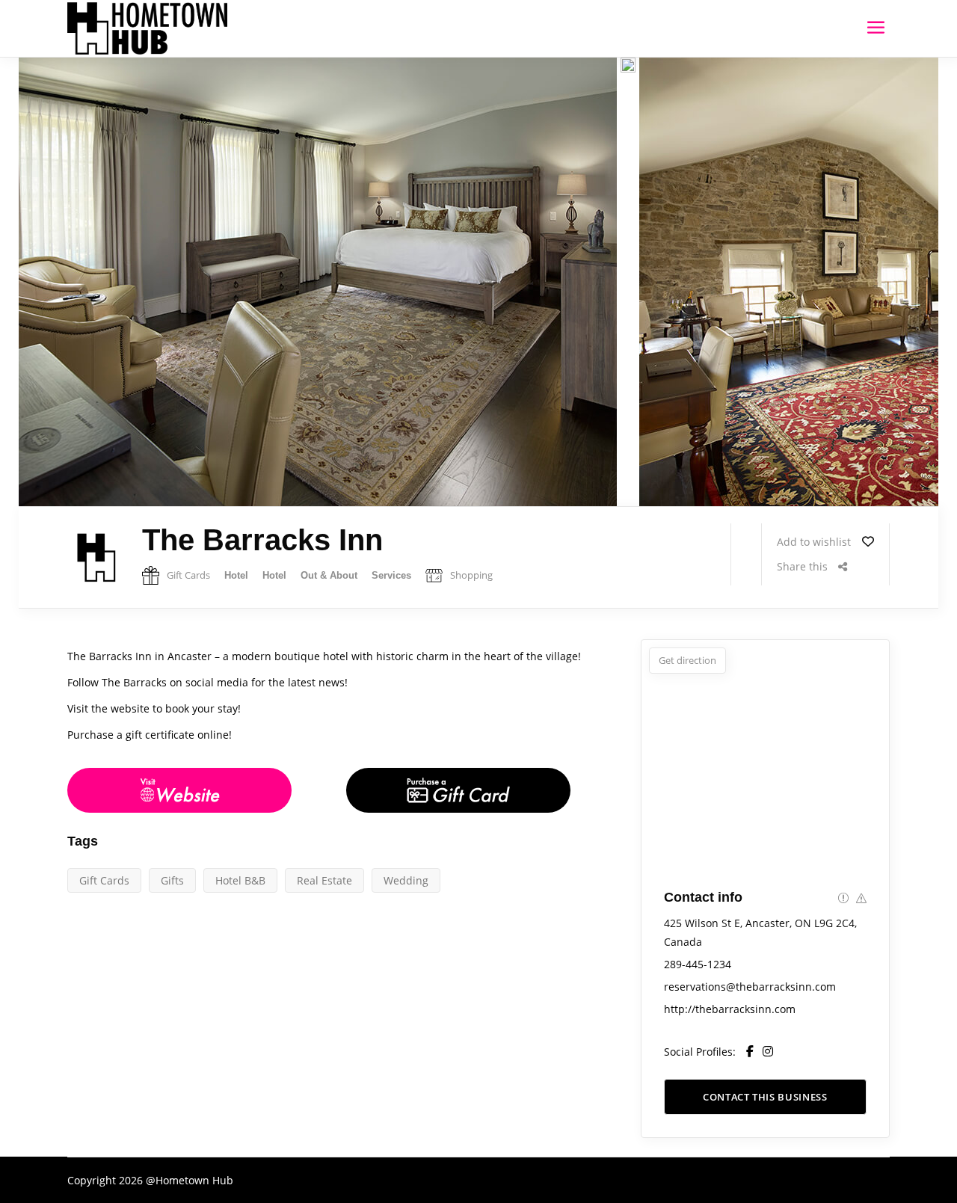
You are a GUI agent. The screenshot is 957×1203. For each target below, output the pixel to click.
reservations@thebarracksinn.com (750, 986)
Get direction (687, 660)
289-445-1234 (697, 964)
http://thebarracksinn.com (730, 1009)
